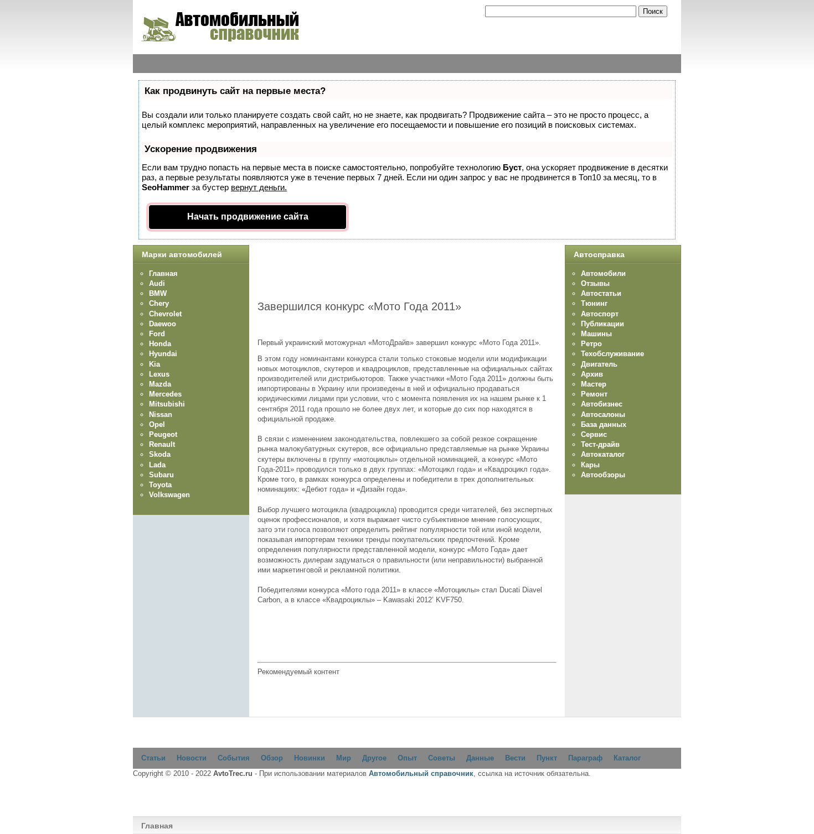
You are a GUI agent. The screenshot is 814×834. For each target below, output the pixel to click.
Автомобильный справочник (421, 773)
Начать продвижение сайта (247, 216)
